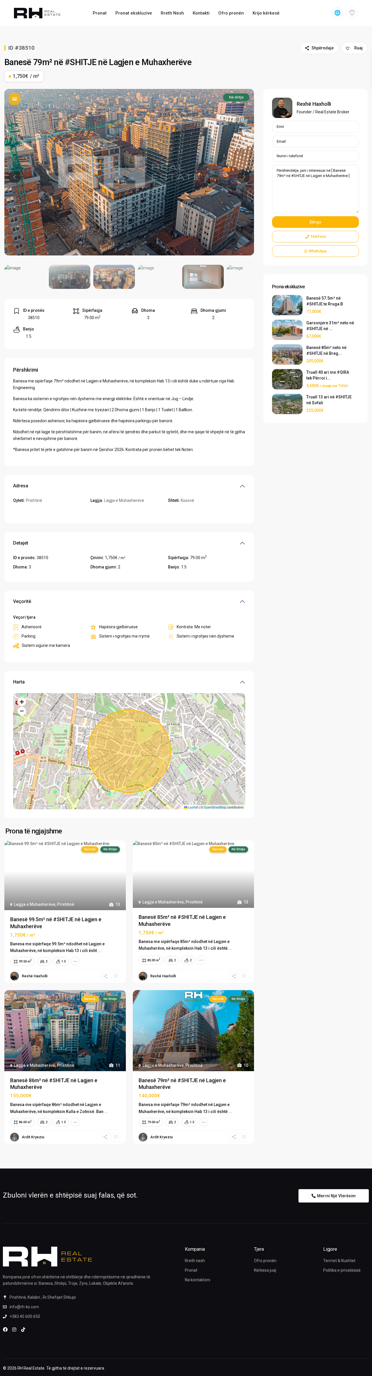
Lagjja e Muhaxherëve (124, 500)
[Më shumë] (75, 961)
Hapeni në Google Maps (35, 511)
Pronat (100, 13)
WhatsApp (318, 251)
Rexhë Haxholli (34, 976)
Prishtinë (34, 500)
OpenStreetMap (215, 807)
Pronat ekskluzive (133, 13)
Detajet (20, 543)
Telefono (318, 236)
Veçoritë (22, 601)
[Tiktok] (23, 1329)
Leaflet (192, 807)
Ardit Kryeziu (33, 1137)
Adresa (20, 486)
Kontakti (201, 13)
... (99, 950)
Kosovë (187, 500)
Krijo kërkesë (266, 13)
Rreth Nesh (172, 13)
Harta (19, 682)
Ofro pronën (231, 13)
